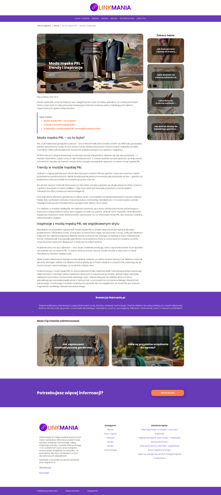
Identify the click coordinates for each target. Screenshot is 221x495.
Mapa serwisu (72, 490)
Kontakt (44, 473)
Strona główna (44, 25)
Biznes (95, 18)
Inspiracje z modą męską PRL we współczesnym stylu (72, 128)
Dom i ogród (82, 18)
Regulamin (92, 490)
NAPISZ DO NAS (168, 393)
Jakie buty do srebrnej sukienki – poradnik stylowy (166, 102)
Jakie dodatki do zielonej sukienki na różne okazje (165, 76)
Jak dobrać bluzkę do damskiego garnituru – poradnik (166, 128)
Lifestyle (141, 18)
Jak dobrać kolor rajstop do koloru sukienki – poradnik (165, 50)
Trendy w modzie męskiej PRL (59, 124)
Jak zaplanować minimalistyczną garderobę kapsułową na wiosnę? (73, 346)
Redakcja (45, 467)
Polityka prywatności (47, 490)
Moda (114, 18)
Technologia (127, 18)
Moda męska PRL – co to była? (60, 120)
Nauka (104, 18)
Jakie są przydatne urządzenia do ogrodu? (148, 346)
